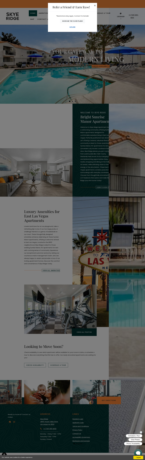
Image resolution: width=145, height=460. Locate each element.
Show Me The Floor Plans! (72, 21)
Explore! (72, 27)
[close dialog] (95, 5)
